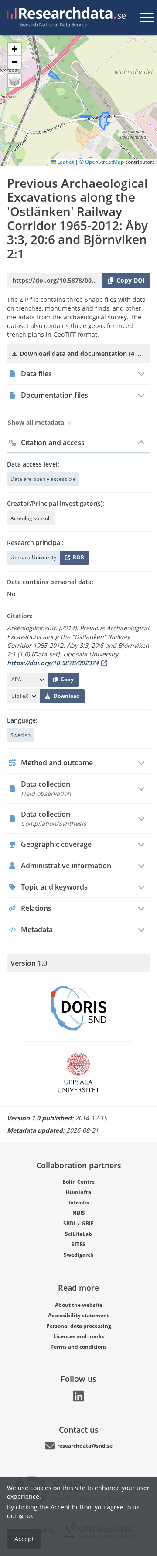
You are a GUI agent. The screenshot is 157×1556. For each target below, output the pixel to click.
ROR (77, 559)
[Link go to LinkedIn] (78, 1396)
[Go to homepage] (64, 17)
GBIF (88, 1223)
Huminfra (78, 1192)
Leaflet (65, 162)
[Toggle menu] (146, 17)
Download (67, 696)
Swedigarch (79, 1254)
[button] (14, 49)
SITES (78, 1244)
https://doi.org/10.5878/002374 (53, 663)
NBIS (78, 1213)
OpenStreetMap (104, 162)
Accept (24, 1539)
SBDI (69, 1223)
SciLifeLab (78, 1234)
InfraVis (78, 1202)
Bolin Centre (78, 1181)
